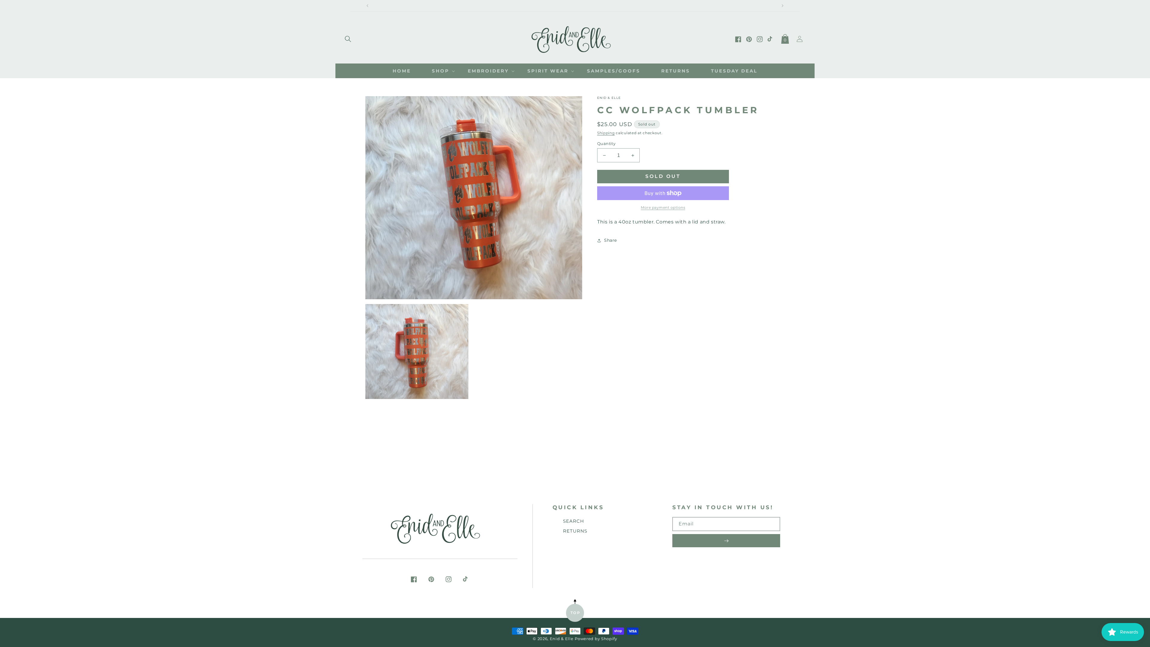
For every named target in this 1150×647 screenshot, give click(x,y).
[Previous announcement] (367, 5)
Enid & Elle (562, 639)
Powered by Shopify (596, 639)
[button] (348, 37)
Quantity (606, 143)
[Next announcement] (782, 5)
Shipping (606, 133)
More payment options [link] (663, 207)
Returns (575, 531)
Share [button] (610, 240)
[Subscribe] (726, 540)
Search (573, 521)
